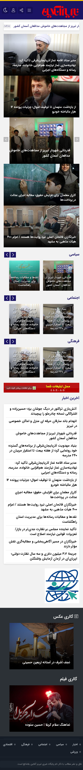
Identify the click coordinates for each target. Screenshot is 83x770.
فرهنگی (25, 744)
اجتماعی (42, 744)
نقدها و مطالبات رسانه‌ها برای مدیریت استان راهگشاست (24, 281)
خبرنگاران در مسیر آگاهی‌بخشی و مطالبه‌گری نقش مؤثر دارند (43, 544)
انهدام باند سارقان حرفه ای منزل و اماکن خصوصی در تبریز (43, 423)
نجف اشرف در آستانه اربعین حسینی (46, 662)
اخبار (75, 744)
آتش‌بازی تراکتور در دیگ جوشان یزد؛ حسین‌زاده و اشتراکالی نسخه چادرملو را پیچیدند (43, 411)
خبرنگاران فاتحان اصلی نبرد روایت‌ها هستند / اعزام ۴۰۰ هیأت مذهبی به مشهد (41, 239)
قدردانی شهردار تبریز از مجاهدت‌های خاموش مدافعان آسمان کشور (58, 281)
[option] (41, 140)
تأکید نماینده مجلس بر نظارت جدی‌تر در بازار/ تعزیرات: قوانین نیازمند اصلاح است (46, 532)
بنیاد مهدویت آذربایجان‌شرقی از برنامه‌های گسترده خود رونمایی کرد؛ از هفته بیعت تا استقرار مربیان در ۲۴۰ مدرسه (58, 319)
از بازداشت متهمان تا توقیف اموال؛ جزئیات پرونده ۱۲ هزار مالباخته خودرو (43, 109)
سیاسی (60, 744)
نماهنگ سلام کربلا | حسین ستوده (47, 724)
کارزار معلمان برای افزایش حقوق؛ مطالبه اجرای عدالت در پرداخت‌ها (43, 198)
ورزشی (74, 752)
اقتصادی (7, 744)
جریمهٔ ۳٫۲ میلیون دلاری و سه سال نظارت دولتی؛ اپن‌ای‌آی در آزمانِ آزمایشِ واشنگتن (44, 556)
